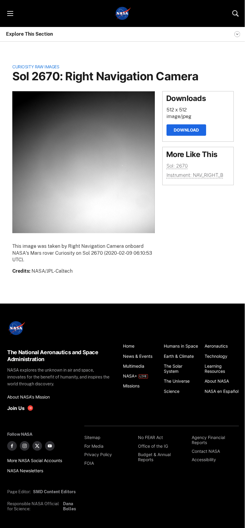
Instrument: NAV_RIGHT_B (194, 175)
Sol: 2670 (177, 166)
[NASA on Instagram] (24, 446)
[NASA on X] (37, 446)
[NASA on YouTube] (50, 446)
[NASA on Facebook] (12, 446)
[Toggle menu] (10, 13)
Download (186, 129)
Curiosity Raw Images (35, 66)
